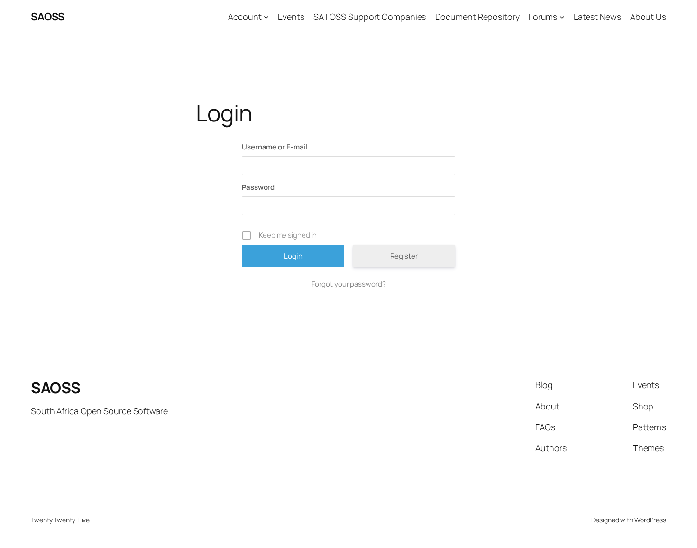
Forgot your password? (349, 284)
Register (404, 256)
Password (258, 187)
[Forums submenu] (562, 16)
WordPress (650, 519)
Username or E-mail (274, 147)
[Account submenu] (266, 16)
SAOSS (47, 16)
